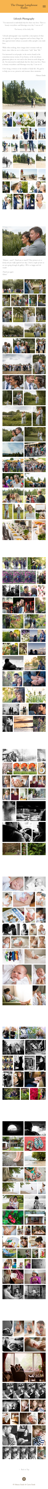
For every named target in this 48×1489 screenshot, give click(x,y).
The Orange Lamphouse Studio (24, 6)
